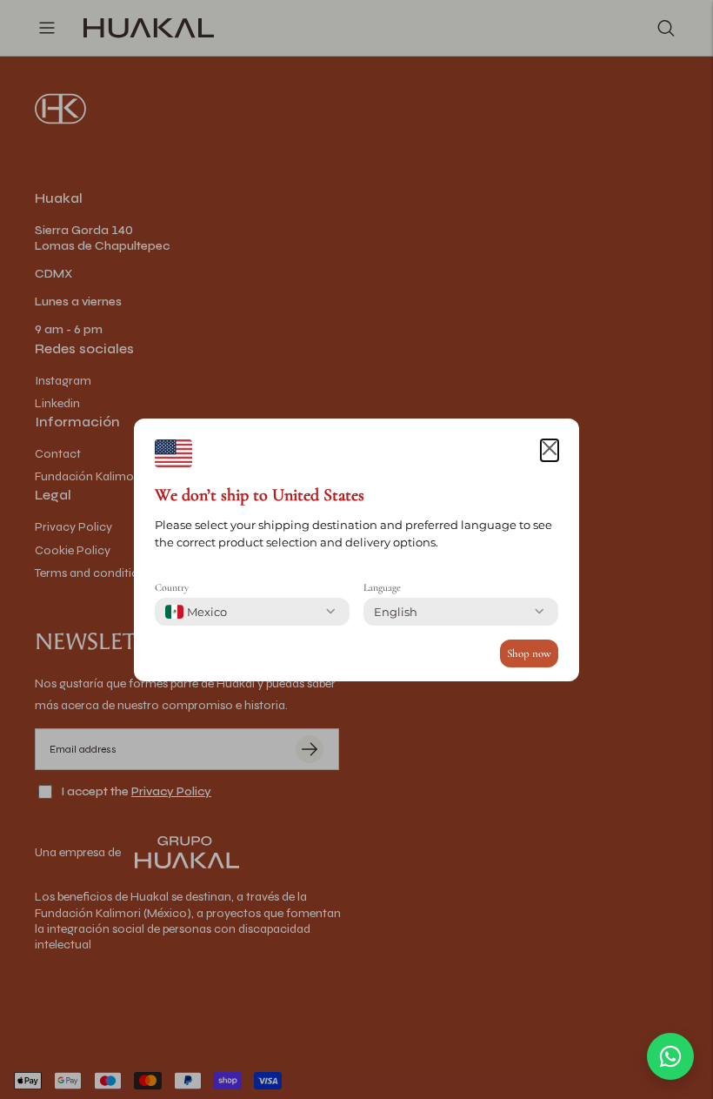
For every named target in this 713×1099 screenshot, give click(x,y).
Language (382, 587)
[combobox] (196, 611)
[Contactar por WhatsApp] (670, 1056)
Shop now (529, 653)
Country (172, 587)
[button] (549, 450)
